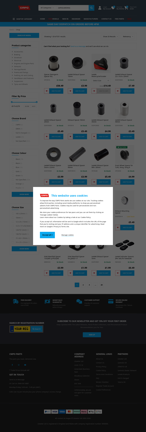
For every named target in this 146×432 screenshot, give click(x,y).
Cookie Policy (86, 217)
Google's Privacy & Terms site (58, 226)
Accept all (46, 235)
